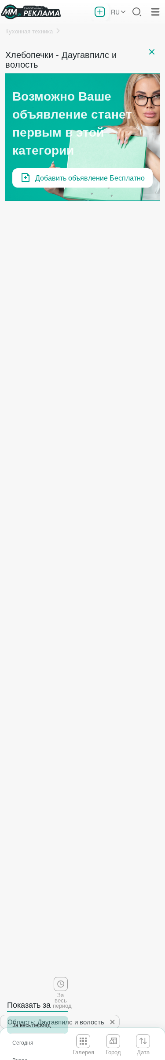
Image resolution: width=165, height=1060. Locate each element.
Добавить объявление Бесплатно (90, 178)
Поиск (137, 12)
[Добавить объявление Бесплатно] (100, 12)
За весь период (31, 1024)
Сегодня (22, 1042)
